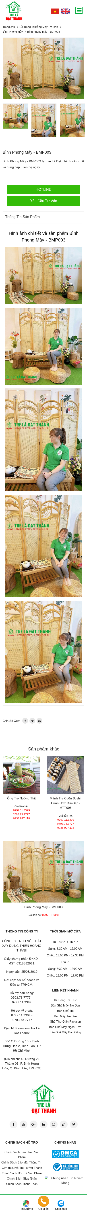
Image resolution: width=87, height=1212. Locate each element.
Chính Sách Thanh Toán (21, 1184)
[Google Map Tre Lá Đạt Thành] (26, 1203)
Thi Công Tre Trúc (65, 1000)
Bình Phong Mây (13, 31)
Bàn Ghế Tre (65, 1011)
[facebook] (25, 721)
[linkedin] (39, 721)
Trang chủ (9, 27)
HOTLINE (43, 189)
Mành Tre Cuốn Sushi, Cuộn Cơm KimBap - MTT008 (65, 803)
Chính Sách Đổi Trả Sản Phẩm (22, 1173)
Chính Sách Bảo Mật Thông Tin (21, 1162)
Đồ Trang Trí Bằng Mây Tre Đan (38, 27)
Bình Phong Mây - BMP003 (43, 907)
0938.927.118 (21, 818)
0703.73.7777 (21, 814)
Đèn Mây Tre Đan (65, 1016)
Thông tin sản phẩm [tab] (22, 217)
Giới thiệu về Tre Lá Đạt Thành (22, 1168)
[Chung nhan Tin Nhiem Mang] (65, 1180)
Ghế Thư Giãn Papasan (65, 1021)
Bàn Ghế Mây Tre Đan (65, 1005)
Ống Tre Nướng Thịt (21, 798)
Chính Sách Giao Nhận (22, 1178)
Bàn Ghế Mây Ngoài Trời (65, 1027)
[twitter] (32, 721)
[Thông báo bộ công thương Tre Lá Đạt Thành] (65, 1167)
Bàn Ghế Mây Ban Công (65, 1032)
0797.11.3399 (21, 810)
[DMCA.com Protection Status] (65, 1154)
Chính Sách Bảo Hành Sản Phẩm (21, 1155)
